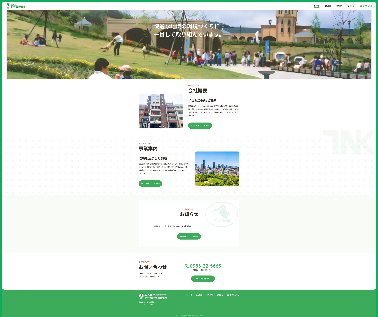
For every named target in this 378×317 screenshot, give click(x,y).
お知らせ (220, 295)
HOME (189, 295)
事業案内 (209, 295)
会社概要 (199, 295)
